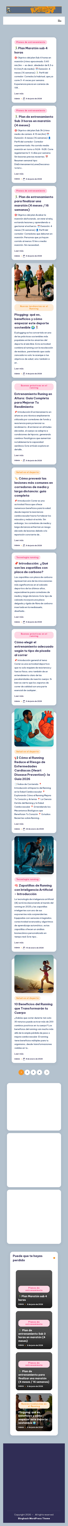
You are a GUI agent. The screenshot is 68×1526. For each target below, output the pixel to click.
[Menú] (59, 21)
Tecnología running (27, 557)
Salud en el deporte (27, 472)
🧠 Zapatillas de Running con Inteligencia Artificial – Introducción (33, 890)
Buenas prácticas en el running (34, 386)
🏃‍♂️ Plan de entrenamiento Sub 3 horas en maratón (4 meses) (33, 121)
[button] (46, 1072)
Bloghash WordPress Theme (34, 1518)
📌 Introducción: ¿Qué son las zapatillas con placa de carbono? (31, 567)
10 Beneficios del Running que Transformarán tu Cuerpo (33, 1008)
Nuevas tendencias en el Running (34, 307)
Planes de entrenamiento (30, 42)
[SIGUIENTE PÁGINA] (46, 1072)
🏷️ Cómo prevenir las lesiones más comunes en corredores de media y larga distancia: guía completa (33, 486)
